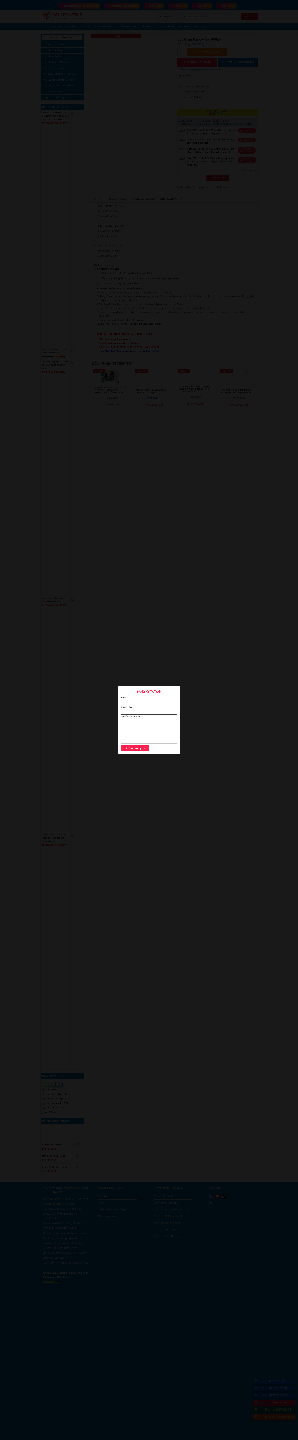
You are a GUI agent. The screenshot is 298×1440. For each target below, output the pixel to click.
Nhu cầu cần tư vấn (130, 716)
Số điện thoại (127, 707)
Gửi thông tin (136, 748)
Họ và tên (125, 697)
